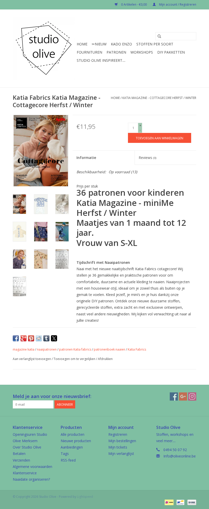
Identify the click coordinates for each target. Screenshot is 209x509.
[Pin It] (31, 338)
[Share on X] (54, 338)
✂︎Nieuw (99, 44)
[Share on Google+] (23, 338)
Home (82, 44)
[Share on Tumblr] (46, 338)
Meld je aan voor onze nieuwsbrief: (52, 396)
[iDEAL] (168, 502)
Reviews (147, 157)
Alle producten (72, 434)
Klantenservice (25, 472)
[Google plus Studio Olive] (183, 396)
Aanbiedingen (72, 447)
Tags (65, 453)
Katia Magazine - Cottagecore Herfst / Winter (159, 98)
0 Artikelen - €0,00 (134, 4)
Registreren (117, 434)
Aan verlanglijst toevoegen (32, 359)
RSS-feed (68, 460)
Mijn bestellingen (122, 440)
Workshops (141, 52)
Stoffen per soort (154, 44)
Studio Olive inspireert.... (101, 60)
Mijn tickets (117, 447)
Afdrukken (105, 359)
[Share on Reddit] (39, 338)
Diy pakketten (171, 52)
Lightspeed (85, 496)
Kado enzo (121, 44)
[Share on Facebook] (16, 338)
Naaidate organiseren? (31, 479)
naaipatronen (47, 349)
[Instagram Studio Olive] (192, 396)
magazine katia (23, 349)
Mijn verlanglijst (121, 453)
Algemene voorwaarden (32, 466)
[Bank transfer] (191, 502)
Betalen (19, 453)
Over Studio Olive (27, 447)
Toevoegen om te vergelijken (75, 359)
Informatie (86, 157)
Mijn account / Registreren (177, 4)
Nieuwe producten (76, 440)
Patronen (116, 52)
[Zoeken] (159, 36)
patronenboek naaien (109, 349)
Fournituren (89, 52)
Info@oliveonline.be (179, 456)
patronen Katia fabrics (75, 349)
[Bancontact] (180, 502)
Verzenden (21, 460)
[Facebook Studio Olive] (174, 396)
